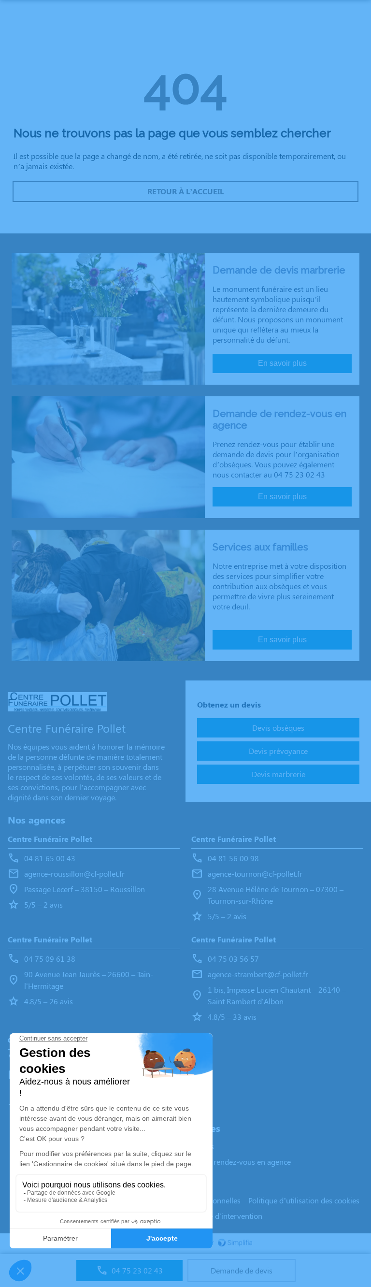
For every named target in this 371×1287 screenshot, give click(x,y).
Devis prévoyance (278, 751)
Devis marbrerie (278, 774)
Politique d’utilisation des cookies (303, 1200)
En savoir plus (282, 363)
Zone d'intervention (229, 1216)
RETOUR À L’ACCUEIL (185, 191)
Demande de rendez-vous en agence (230, 1162)
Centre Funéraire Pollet (50, 839)
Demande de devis (241, 1270)
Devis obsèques (278, 728)
